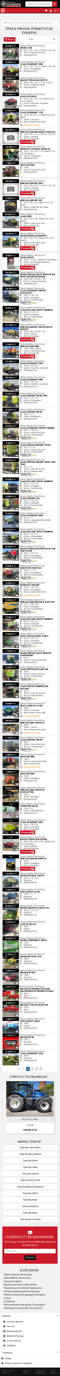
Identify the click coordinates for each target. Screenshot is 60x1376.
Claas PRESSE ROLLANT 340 (15, 666)
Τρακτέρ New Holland (30, 1154)
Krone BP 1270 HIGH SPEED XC (16, 146)
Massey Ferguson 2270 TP (14, 77)
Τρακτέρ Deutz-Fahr (30, 1180)
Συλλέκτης (9, 1301)
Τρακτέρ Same (30, 1213)
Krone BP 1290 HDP (11, 582)
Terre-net (10, 1326)
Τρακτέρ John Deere (30, 1147)
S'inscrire (30, 1257)
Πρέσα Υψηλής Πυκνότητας (43, 23)
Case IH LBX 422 (10, 921)
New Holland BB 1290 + (13, 180)
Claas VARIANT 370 (11, 495)
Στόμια (7, 1298)
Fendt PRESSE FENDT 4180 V (15, 633)
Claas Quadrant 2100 (12, 1051)
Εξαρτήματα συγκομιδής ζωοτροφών (23, 1308)
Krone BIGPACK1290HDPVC (15, 233)
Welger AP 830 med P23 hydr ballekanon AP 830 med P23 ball (30, 986)
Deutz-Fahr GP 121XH (12, 703)
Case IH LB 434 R (10, 94)
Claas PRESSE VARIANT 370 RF (16, 442)
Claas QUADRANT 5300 (13, 376)
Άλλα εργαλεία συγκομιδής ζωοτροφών (24, 1304)
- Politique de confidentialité (40, 1372)
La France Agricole (15, 1322)
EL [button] (55, 10)
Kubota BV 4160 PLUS (12, 565)
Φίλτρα (11, 39)
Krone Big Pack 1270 (12, 953)
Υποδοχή (10, 23)
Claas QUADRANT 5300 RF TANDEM (18, 425)
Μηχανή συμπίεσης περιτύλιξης (20, 1284)
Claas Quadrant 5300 (12, 360)
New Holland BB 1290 (12, 197)
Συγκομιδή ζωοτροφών (23, 23)
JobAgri (8, 1358)
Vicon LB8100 (9, 255)
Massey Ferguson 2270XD (14, 836)
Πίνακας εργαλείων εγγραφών (18, 1363)
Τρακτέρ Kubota (30, 1206)
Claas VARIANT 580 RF (13, 409)
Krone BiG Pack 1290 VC (13, 873)
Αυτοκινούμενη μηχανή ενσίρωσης (22, 1291)
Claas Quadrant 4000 (12, 512)
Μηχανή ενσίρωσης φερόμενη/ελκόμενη (25, 1294)
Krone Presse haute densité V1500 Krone (21, 650)
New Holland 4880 (11, 343)
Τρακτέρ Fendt (30, 1160)
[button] (3, 10)
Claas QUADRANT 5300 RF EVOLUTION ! (20, 288)
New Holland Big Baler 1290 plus (17, 129)
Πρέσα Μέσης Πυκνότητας (17, 1278)
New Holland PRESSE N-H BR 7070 (17, 599)
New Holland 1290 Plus (13, 720)
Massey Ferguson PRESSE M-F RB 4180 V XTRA (23, 546)
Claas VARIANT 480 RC (13, 737)
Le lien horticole (14, 1341)
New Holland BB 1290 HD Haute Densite (20, 324)
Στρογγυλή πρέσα (13, 1281)
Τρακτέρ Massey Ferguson (30, 1186)
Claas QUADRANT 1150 (13, 110)
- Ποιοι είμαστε (53, 1372)
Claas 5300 (8, 213)
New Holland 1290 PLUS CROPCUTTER (19, 787)
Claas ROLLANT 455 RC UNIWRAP (17, 307)
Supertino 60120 (10, 803)
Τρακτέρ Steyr (30, 1199)
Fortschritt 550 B (10, 1018)
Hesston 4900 (9, 162)
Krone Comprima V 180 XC (14, 937)
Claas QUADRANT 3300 (13, 61)
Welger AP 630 (9, 970)
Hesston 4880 (9, 754)
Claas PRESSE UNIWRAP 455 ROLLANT (20, 683)
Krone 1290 (8, 45)
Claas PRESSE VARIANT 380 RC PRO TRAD (21, 459)
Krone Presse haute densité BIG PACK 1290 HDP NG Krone (28, 272)
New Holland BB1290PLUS (14, 856)
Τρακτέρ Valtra (30, 1193)
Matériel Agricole (14, 1331)
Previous (9, 1108)
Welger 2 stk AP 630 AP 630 (15, 1002)
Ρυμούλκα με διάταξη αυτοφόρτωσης (23, 1288)
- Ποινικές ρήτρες (25, 1372)
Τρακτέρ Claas (30, 1167)
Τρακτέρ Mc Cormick (30, 1219)
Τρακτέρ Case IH (30, 1173)
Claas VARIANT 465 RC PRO (15, 393)
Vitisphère (11, 1345)
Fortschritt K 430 (10, 889)
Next (51, 1108)
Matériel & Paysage (15, 1336)
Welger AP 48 (8, 1034)
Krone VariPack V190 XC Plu (15, 905)
